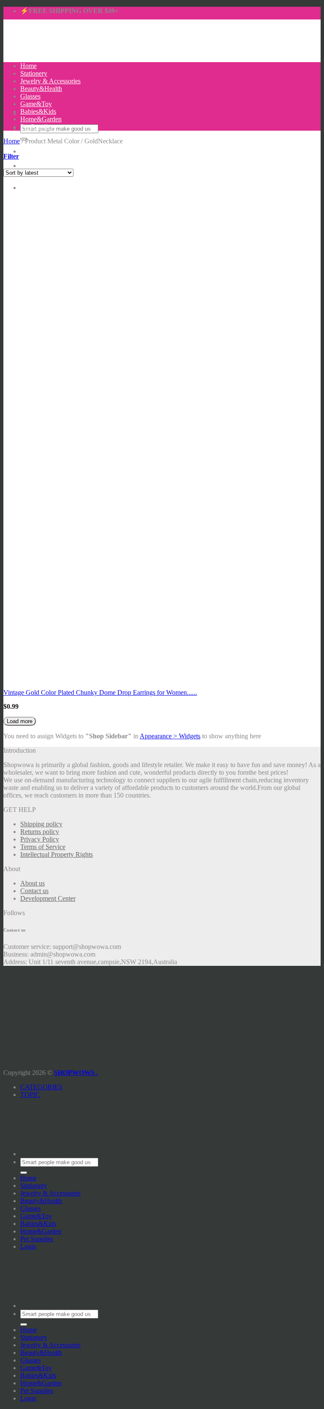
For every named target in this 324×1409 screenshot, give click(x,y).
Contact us (34, 890)
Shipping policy (41, 824)
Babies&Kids (38, 111)
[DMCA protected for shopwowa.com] (18, 1057)
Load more (19, 721)
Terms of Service (42, 846)
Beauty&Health (41, 88)
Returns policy (39, 831)
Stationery (33, 73)
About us (32, 883)
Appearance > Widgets (170, 736)
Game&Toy (36, 103)
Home (28, 65)
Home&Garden (41, 119)
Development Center (48, 898)
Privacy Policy (39, 839)
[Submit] (23, 1172)
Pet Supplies (36, 126)
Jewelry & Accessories (50, 81)
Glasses (30, 96)
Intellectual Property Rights (56, 854)
